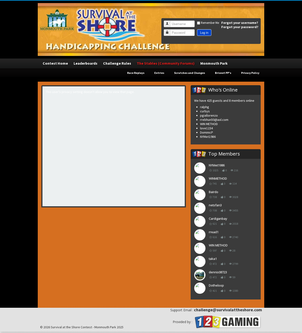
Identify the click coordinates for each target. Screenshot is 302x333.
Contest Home (55, 63)
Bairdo (213, 192)
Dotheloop (216, 285)
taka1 (213, 259)
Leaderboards (85, 63)
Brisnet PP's (223, 73)
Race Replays (135, 73)
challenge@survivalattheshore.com (228, 309)
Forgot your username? (239, 23)
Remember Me (210, 23)
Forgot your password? (239, 27)
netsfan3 (215, 205)
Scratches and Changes (189, 73)
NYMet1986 (217, 165)
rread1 (213, 232)
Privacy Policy (250, 73)
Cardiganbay (218, 218)
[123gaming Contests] (227, 321)
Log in (204, 32)
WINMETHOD (218, 178)
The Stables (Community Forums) (166, 63)
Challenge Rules (117, 63)
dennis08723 (218, 272)
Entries (159, 73)
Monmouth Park (214, 63)
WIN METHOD (218, 245)
